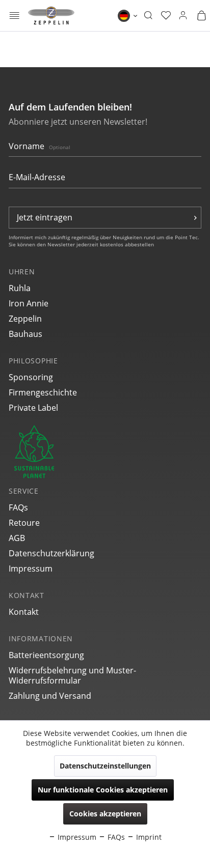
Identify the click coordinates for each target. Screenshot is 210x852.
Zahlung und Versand (50, 695)
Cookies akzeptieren (105, 813)
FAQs (18, 507)
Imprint (148, 837)
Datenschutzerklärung (51, 553)
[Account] (183, 16)
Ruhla (20, 288)
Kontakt (24, 611)
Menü (15, 16)
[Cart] (201, 16)
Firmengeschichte (43, 392)
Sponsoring (31, 377)
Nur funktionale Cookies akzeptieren (103, 789)
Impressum (30, 568)
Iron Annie (28, 303)
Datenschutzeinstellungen (105, 766)
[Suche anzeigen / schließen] (148, 16)
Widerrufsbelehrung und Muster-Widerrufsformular (72, 675)
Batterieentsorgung (46, 655)
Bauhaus (25, 333)
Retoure (24, 522)
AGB (17, 538)
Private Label (33, 407)
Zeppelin (25, 318)
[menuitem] (15, 16)
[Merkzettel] (166, 16)
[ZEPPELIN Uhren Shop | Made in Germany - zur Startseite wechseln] (51, 15)
